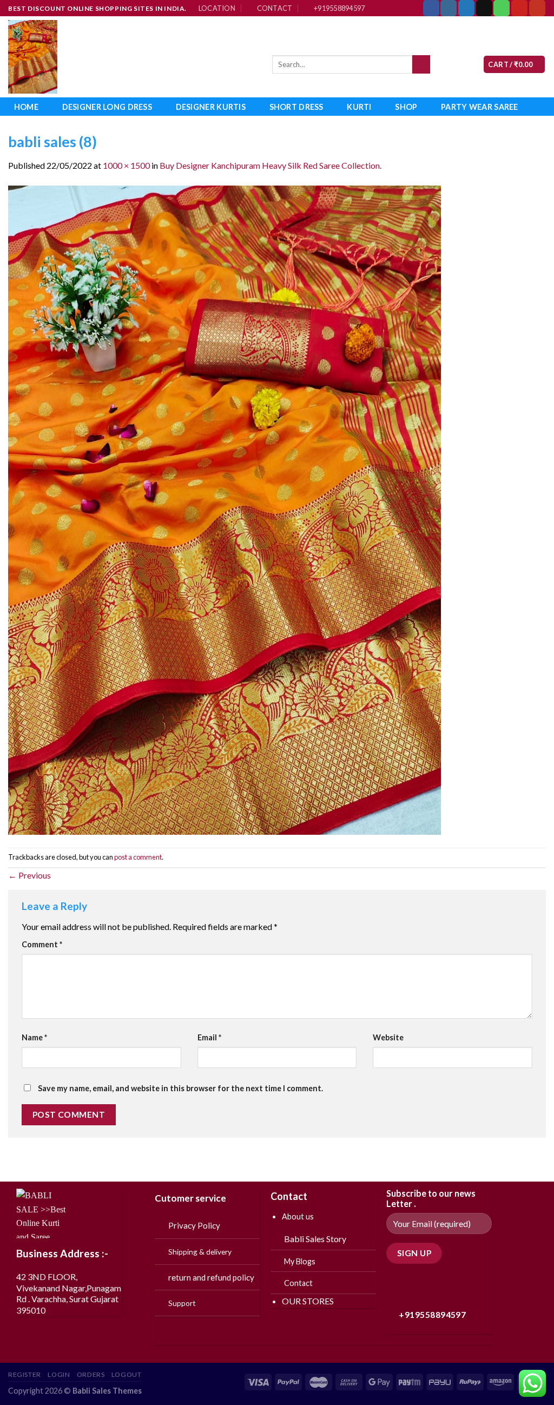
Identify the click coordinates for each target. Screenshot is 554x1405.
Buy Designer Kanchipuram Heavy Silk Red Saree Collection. (270, 165)
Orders (91, 1374)
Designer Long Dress (107, 106)
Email (209, 1037)
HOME (26, 106)
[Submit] (421, 64)
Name (34, 1037)
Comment (42, 944)
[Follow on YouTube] (537, 8)
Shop (406, 106)
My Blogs (299, 1261)
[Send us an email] (484, 8)
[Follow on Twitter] (466, 8)
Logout (126, 1374)
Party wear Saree (479, 106)
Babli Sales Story (315, 1239)
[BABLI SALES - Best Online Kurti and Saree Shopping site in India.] (132, 56)
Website (388, 1037)
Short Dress (296, 106)
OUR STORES (308, 1301)
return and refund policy (211, 1277)
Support (182, 1303)
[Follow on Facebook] (431, 8)
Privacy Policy (194, 1225)
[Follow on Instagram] (448, 8)
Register (24, 1374)
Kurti (359, 106)
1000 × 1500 (126, 165)
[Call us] (501, 8)
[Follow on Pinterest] (519, 8)
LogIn (59, 1374)
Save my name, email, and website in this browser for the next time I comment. (180, 1088)
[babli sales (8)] (224, 509)
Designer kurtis (211, 106)
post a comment (138, 857)
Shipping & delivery (200, 1251)
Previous (29, 875)
